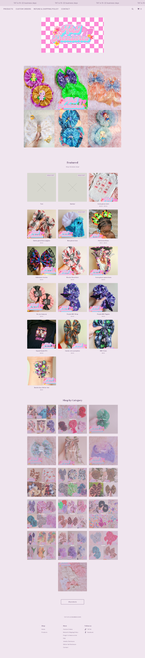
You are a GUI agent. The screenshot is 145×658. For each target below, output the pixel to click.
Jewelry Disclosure (69, 641)
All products (72, 602)
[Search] (132, 9)
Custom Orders (23, 9)
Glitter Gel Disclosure (69, 644)
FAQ (64, 638)
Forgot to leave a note (70, 635)
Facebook (90, 632)
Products (8, 9)
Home (43, 629)
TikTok (89, 629)
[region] (72, 3)
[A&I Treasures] (72, 35)
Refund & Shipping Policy (46, 9)
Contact (65, 9)
